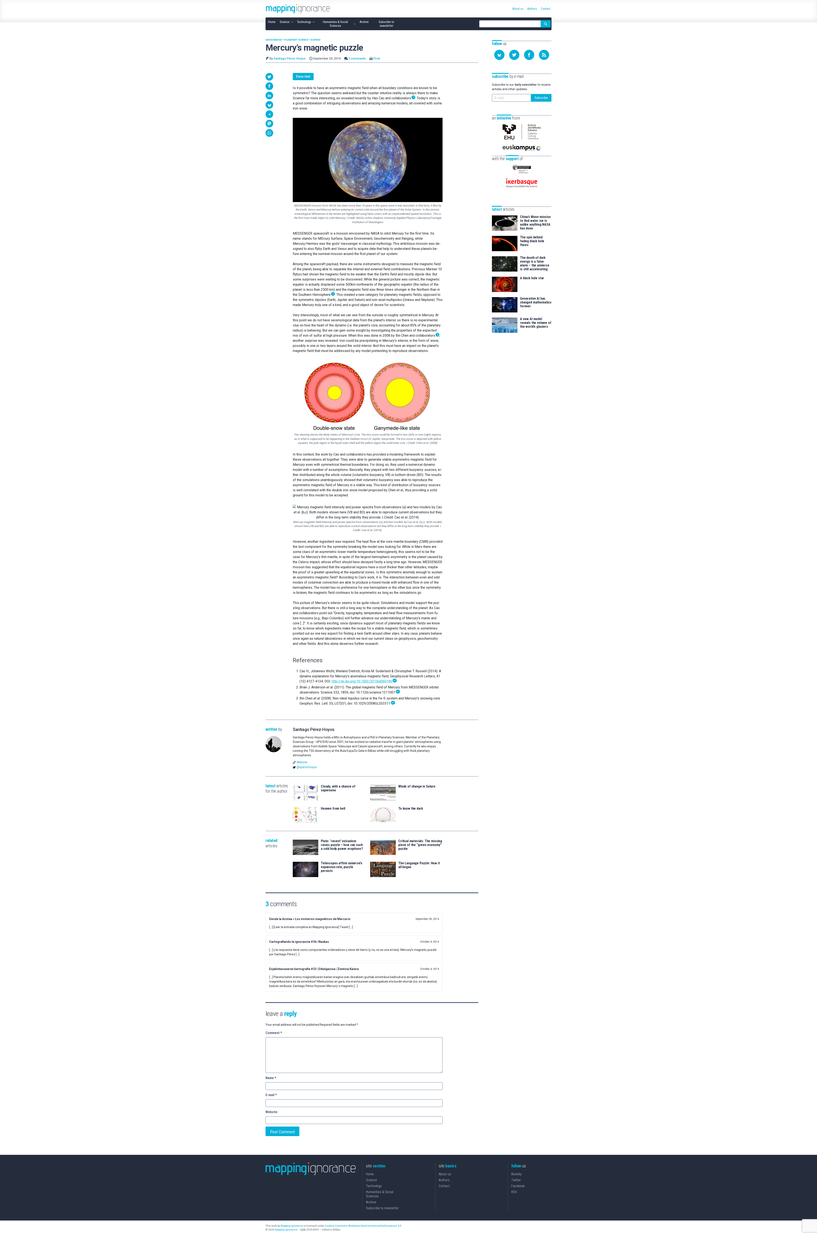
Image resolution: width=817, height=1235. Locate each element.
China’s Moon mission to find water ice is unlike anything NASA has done (535, 222)
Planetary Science (296, 39)
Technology (374, 1186)
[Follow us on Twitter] (514, 55)
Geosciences (274, 39)
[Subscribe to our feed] (544, 55)
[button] (269, 77)
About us (445, 1174)
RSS (514, 1192)
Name (271, 1078)
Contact (444, 1186)
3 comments (357, 58)
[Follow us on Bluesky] (499, 55)
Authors (444, 1180)
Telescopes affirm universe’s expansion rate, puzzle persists (341, 867)
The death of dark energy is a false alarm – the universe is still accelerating (534, 263)
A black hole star (532, 278)
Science (315, 39)
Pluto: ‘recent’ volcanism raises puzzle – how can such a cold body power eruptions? (342, 845)
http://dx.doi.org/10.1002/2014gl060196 (362, 681)
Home (370, 1174)
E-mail (271, 1095)
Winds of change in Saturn (416, 786)
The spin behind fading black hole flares (532, 241)
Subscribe (541, 98)
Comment (274, 1033)
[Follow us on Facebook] (529, 55)
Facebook (518, 1186)
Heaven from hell (333, 809)
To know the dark (410, 809)
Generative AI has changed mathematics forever (535, 302)
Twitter (516, 1180)
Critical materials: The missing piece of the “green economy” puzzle (420, 845)
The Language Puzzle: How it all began (419, 865)
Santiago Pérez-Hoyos (290, 58)
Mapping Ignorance (292, 1225)
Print (376, 58)
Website (302, 762)
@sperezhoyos (307, 767)
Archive (371, 1202)
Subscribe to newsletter (382, 1208)
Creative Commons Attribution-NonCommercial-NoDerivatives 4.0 (363, 1225)
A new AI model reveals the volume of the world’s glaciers (535, 323)
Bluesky (516, 1174)
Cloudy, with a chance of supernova (338, 788)
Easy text (303, 76)
